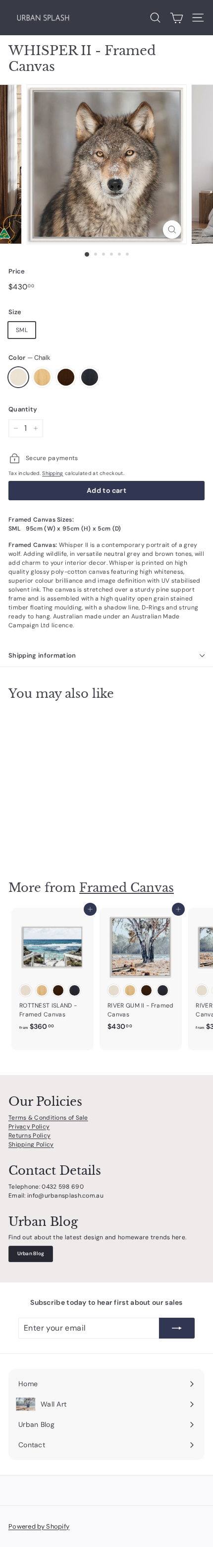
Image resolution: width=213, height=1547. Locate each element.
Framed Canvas (126, 887)
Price (16, 271)
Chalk (18, 377)
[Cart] (176, 18)
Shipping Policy (31, 1144)
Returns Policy (29, 1136)
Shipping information (42, 655)
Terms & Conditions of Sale (48, 1118)
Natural (42, 377)
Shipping (52, 473)
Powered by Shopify (38, 1526)
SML (22, 330)
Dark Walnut (66, 377)
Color (29, 357)
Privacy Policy (29, 1127)
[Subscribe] (177, 1328)
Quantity (22, 409)
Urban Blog (31, 1253)
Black (90, 377)
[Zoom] (171, 229)
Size (14, 312)
